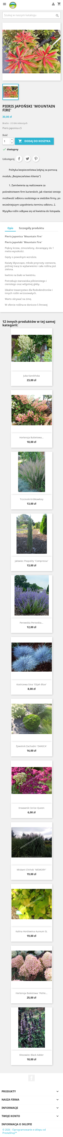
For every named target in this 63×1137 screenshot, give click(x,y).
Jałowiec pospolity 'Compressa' (31, 560)
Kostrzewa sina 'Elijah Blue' (31, 684)
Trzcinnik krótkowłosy (31, 499)
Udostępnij (19, 158)
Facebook (31, 1078)
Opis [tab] (10, 228)
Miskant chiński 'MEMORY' (31, 869)
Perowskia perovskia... (31, 622)
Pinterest (36, 158)
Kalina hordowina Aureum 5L (31, 931)
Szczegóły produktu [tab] (31, 228)
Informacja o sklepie (17, 1124)
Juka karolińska (31, 375)
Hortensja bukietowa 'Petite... (31, 993)
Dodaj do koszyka (34, 141)
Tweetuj (27, 158)
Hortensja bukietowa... (31, 437)
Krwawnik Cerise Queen (31, 807)
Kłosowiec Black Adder (31, 1054)
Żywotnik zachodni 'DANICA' (31, 746)
